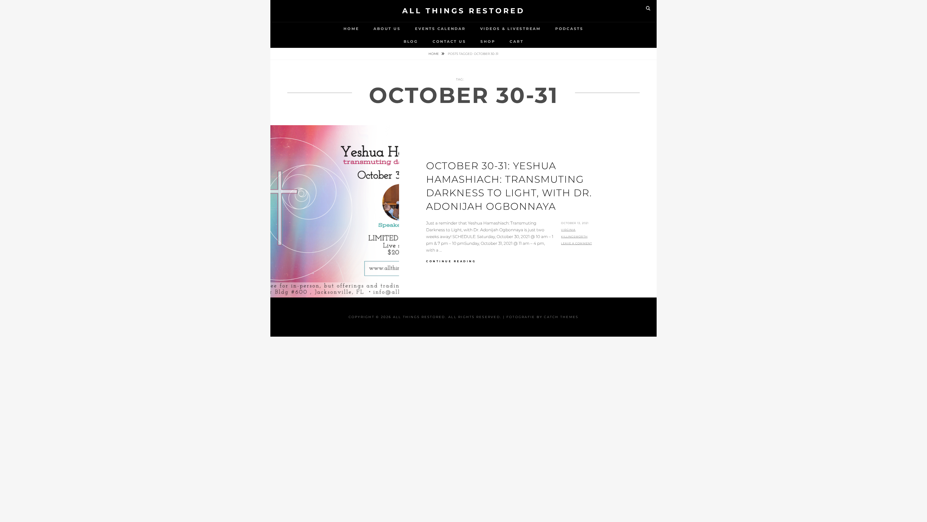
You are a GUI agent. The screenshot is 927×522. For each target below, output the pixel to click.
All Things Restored (463, 10)
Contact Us (449, 41)
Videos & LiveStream (510, 28)
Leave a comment (576, 243)
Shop (487, 41)
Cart (516, 41)
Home (351, 28)
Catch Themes (561, 317)
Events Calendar (440, 28)
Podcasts (569, 28)
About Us (386, 28)
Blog (411, 41)
